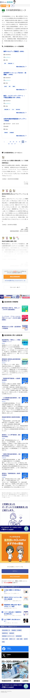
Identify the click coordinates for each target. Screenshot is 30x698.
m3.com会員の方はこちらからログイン (14, 280)
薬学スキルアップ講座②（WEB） (14, 51)
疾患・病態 (19, 639)
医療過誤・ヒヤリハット (8, 636)
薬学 (5, 63)
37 (15, 143)
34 (25, 141)
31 (16, 141)
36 (12, 143)
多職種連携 (12, 132)
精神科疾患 (18, 109)
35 (8, 143)
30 (13, 141)
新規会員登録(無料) (15, 276)
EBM (13, 109)
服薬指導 (12, 633)
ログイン (12, 6)
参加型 (5, 86)
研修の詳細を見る (20, 66)
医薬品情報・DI (11, 63)
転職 (3, 641)
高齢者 (14, 86)
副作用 (25, 639)
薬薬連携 (6, 132)
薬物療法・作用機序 (16, 630)
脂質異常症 (5, 633)
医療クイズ (12, 639)
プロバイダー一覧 (14, 287)
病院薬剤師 (18, 636)
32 (19, 141)
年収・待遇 (5, 639)
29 (10, 141)
